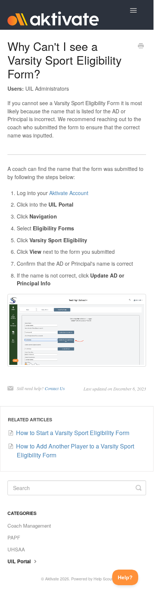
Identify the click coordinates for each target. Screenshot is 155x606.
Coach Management (29, 525)
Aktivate (52, 578)
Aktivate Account (68, 193)
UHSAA (16, 549)
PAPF (13, 537)
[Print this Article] (141, 46)
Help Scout (103, 578)
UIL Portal (19, 561)
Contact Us (55, 388)
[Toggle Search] (139, 487)
